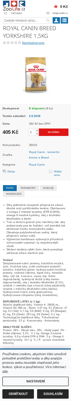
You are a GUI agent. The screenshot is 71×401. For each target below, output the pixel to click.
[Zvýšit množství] (37, 130)
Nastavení (35, 381)
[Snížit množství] (37, 134)
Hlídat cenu (58, 173)
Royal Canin (37, 164)
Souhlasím (53, 394)
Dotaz (11, 171)
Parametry (28, 188)
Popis (10, 188)
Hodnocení (13, 194)
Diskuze (48, 188)
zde (5, 371)
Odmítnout (18, 394)
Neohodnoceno (33, 43)
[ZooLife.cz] (14, 5)
